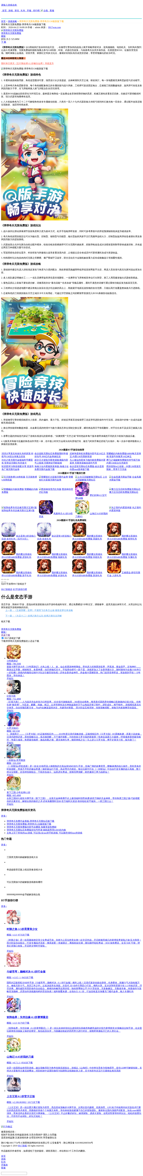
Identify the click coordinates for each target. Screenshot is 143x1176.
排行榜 (36, 10)
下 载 (3, 42)
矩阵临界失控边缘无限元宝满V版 (18, 510)
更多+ (4, 816)
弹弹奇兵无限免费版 (11, 33)
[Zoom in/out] (8, 579)
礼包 (23, 10)
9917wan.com (54, 27)
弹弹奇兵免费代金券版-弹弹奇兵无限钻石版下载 (30, 821)
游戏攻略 (12, 21)
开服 (29, 10)
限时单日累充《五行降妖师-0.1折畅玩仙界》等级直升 (27, 63)
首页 (4, 10)
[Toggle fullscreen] (5, 579)
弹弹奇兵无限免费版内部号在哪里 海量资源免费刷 (31, 827)
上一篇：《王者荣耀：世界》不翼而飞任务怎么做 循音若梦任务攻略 (39, 610)
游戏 (10, 10)
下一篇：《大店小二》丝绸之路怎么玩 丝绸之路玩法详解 (33, 616)
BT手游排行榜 (20, 589)
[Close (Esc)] (2, 579)
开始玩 (10, 678)
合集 (46, 10)
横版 (3, 36)
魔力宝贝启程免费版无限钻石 (123, 492)
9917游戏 (22, 1146)
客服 (51, 10)
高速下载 (5, 635)
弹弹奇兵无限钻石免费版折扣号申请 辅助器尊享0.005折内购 (36, 830)
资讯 (17, 10)
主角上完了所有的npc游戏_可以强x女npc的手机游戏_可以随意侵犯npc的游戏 (44, 833)
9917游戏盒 (6, 589)
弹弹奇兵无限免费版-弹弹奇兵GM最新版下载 (29, 824)
